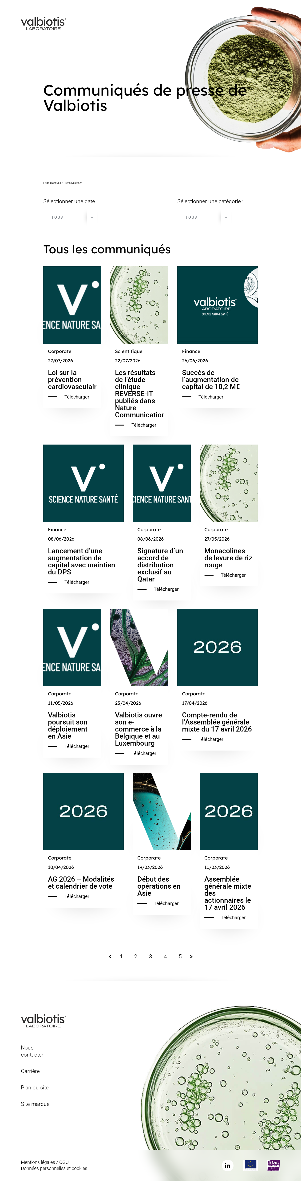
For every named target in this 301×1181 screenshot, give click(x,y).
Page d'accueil (52, 183)
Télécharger (76, 397)
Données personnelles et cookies (54, 1168)
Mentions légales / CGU (45, 1162)
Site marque (35, 1104)
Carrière (30, 1071)
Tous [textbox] (57, 217)
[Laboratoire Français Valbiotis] (43, 23)
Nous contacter (32, 1051)
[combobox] (70, 217)
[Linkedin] (228, 1165)
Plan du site (35, 1087)
